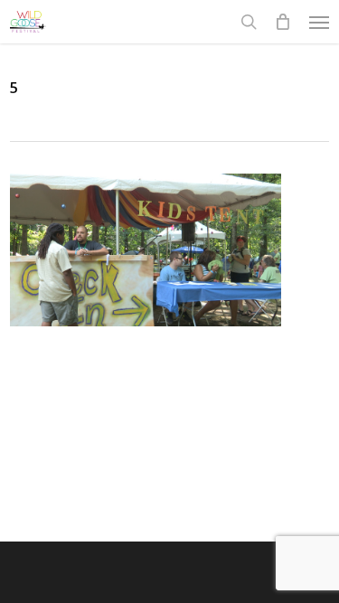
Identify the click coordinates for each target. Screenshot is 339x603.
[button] (319, 22)
